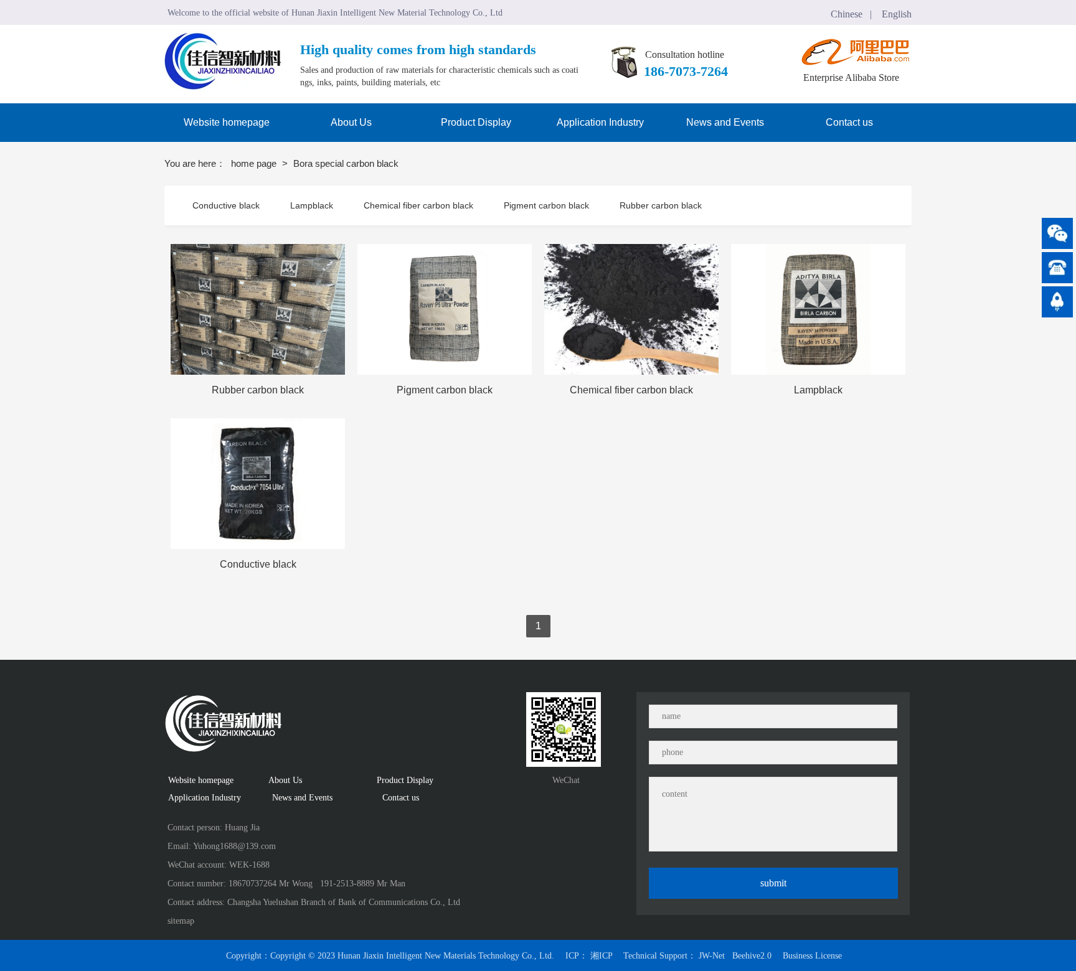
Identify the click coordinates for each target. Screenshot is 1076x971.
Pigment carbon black (546, 205)
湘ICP (601, 955)
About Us (285, 780)
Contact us (399, 797)
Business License (812, 955)
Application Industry (209, 797)
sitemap (181, 921)
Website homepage (201, 780)
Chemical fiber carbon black (418, 205)
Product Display (408, 780)
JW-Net (712, 955)
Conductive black (226, 205)
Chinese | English (871, 14)
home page (255, 163)
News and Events (300, 797)
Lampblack (311, 205)
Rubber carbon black (661, 205)
